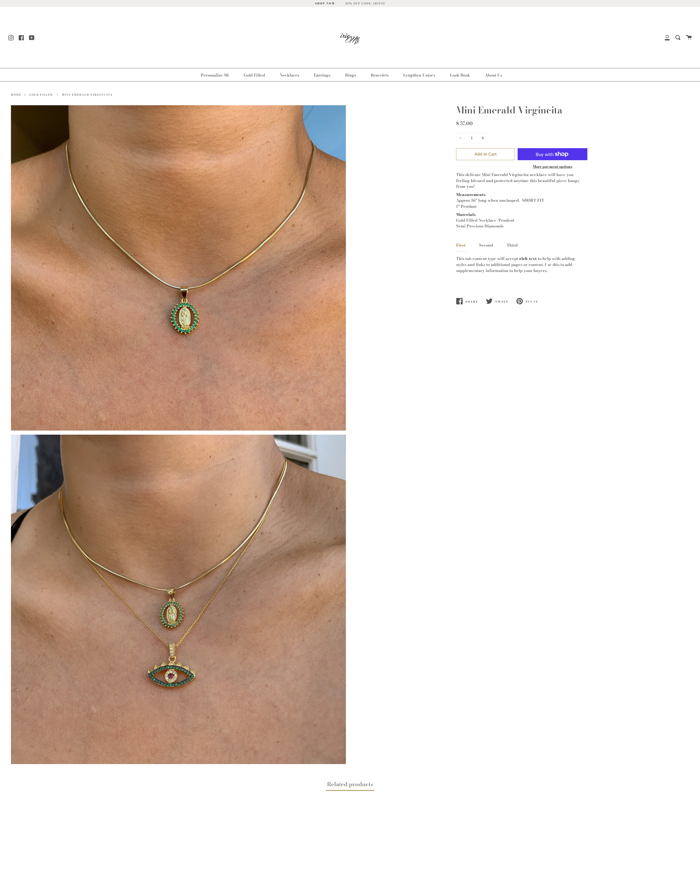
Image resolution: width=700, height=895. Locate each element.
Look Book (460, 75)
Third (512, 245)
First (461, 245)
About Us (493, 75)
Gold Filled (254, 75)
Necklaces (289, 75)
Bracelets (380, 75)
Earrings (322, 75)
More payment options (552, 166)
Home (16, 95)
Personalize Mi (215, 75)
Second (486, 245)
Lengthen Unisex (419, 75)
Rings (350, 75)
